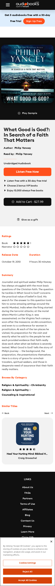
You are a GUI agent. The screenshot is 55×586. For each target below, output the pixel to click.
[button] (5, 413)
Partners (27, 498)
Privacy (27, 526)
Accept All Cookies (27, 580)
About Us (27, 487)
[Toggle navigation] (8, 5)
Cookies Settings (27, 562)
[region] (27, 561)
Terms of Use (27, 504)
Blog (27, 515)
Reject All (27, 571)
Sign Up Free (34, 21)
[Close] (51, 541)
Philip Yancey (23, 148)
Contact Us (27, 521)
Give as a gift (29, 220)
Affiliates (27, 509)
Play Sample (29, 113)
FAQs (27, 493)
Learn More (27, 532)
